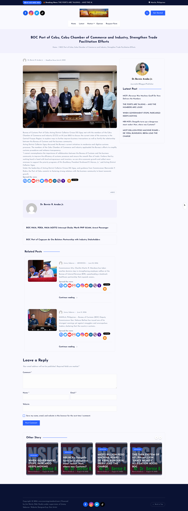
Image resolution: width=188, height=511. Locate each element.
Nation (90, 24)
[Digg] (55, 181)
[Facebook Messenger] (42, 181)
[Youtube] (33, 181)
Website (26, 404)
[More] (69, 181)
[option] (42, 458)
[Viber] (59, 181)
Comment (27, 372)
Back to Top (159, 504)
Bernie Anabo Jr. (34, 471)
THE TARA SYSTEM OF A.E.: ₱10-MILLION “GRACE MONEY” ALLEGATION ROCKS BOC (145, 460)
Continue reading (67, 298)
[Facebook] (25, 181)
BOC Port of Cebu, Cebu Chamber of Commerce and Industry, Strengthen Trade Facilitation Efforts (97, 47)
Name (26, 393)
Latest (81, 24)
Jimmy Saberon (69, 263)
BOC (113, 192)
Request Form (111, 24)
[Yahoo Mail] (63, 181)
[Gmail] (38, 181)
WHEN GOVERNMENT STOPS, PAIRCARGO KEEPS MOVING (42, 463)
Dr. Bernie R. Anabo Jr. (35, 60)
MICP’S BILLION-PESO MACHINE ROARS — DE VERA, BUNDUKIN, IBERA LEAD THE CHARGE (141, 133)
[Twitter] (29, 181)
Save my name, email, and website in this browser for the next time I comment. (58, 416)
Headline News (51, 60)
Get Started (158, 13)
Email (73, 393)
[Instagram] (46, 181)
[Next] (160, 437)
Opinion (99, 24)
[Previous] (156, 437)
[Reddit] (50, 181)
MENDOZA (81, 263)
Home (73, 24)
